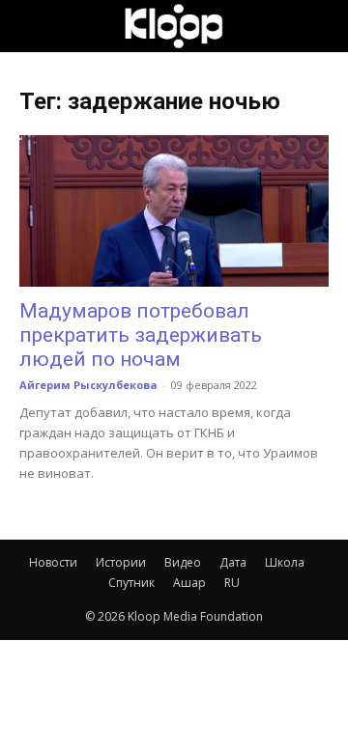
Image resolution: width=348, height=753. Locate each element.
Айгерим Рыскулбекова (88, 384)
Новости (53, 562)
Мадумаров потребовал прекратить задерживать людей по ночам (140, 335)
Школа (284, 562)
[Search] (321, 26)
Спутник (131, 582)
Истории (121, 562)
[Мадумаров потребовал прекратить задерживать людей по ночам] (174, 211)
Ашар (189, 582)
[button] (33, 26)
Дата (232, 562)
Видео (182, 562)
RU (232, 582)
